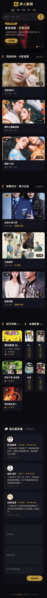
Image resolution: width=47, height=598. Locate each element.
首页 (13, 10)
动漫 (34, 10)
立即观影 (11, 41)
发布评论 (34, 578)
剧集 (23, 10)
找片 (41, 17)
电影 (18, 10)
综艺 (28, 10)
